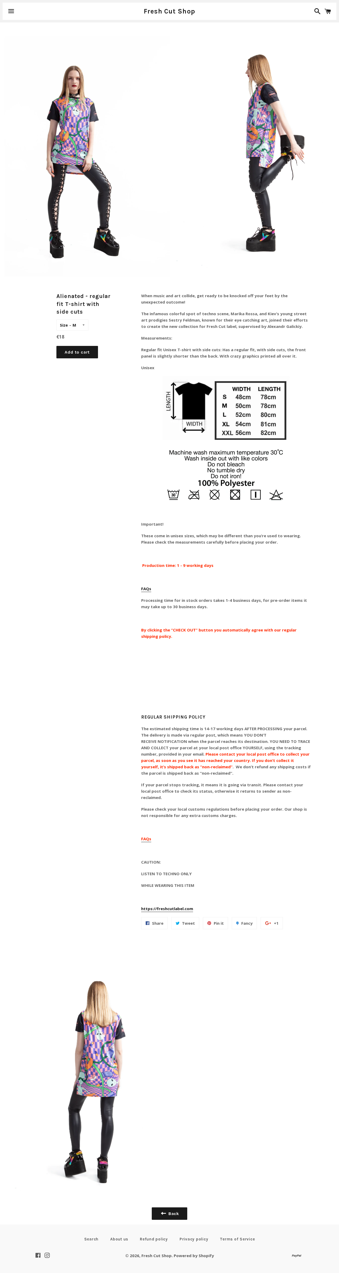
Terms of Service (237, 1239)
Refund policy (154, 1239)
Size (64, 325)
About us (119, 1239)
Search (91, 1239)
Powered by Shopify (194, 1255)
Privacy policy (194, 1239)
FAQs (146, 588)
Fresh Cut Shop (169, 11)
